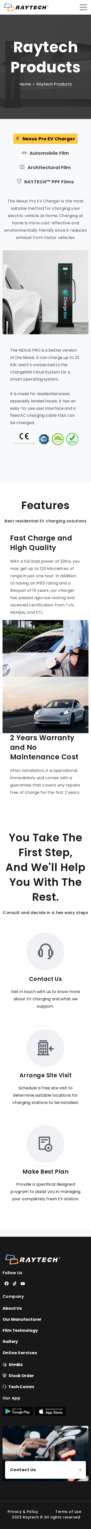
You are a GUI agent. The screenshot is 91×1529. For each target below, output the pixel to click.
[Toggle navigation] (83, 7)
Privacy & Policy (23, 1511)
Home (25, 84)
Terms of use (68, 1511)
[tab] (45, 139)
